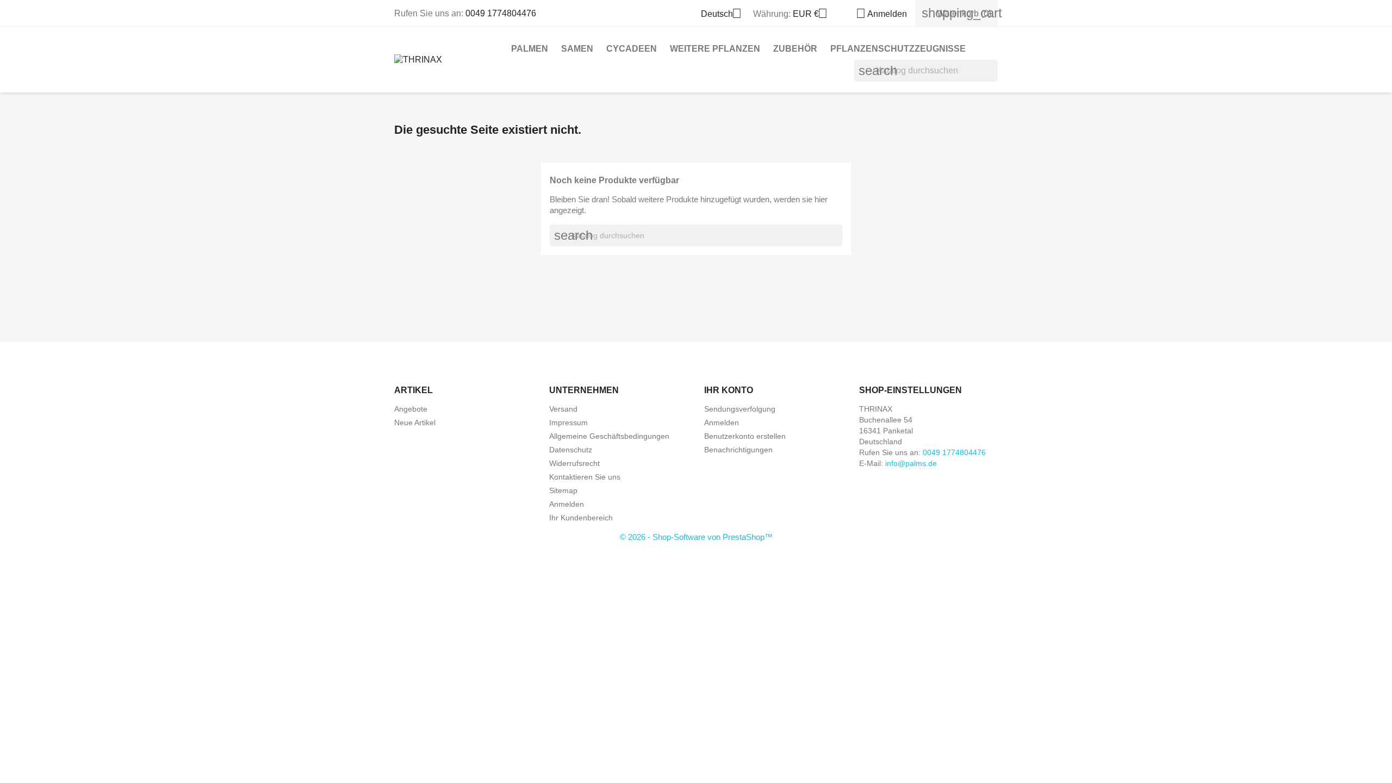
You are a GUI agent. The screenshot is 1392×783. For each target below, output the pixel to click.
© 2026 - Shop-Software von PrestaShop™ (696, 537)
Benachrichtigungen (738, 449)
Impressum (568, 422)
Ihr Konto (728, 390)
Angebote (410, 409)
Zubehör (795, 48)
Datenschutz (570, 449)
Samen (577, 48)
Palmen (529, 48)
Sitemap (563, 490)
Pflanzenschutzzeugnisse (898, 48)
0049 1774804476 (500, 13)
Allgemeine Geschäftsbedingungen (609, 436)
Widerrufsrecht (574, 463)
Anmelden (566, 504)
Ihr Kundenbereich (581, 517)
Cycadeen (631, 48)
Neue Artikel (415, 422)
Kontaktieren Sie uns (584, 477)
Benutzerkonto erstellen (745, 436)
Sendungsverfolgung (739, 409)
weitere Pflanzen (715, 48)
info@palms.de (911, 463)
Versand (563, 409)
